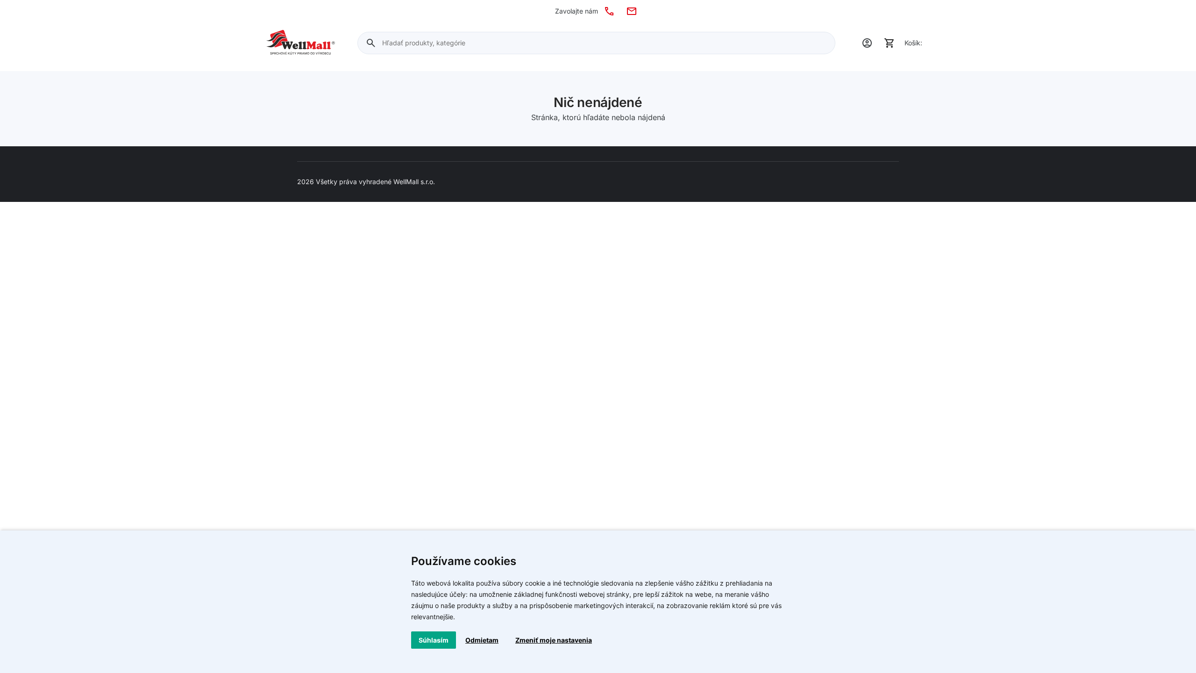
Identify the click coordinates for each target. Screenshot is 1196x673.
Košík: (913, 43)
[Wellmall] (300, 43)
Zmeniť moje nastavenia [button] (553, 640)
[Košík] (889, 43)
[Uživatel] (867, 43)
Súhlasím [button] (433, 640)
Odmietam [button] (481, 640)
